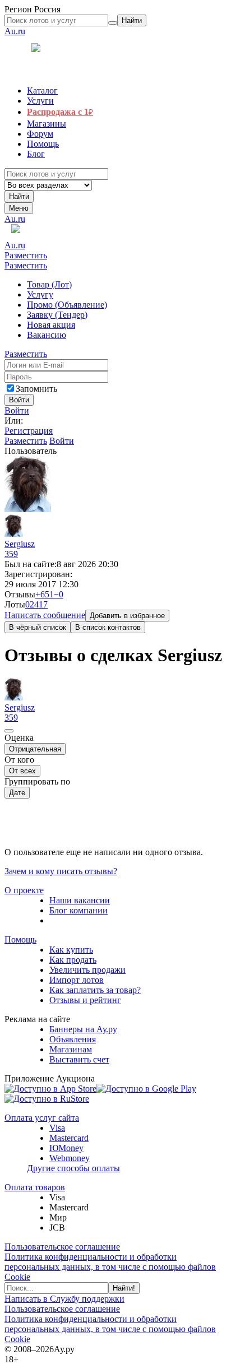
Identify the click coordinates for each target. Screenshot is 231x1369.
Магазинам (70, 1049)
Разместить (25, 255)
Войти (16, 410)
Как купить (71, 949)
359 (11, 554)
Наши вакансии (79, 900)
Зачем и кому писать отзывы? (60, 871)
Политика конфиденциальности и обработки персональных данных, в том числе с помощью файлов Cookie (110, 1267)
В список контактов (108, 627)
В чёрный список (37, 627)
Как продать (72, 959)
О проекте (24, 890)
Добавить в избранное (127, 615)
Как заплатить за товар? (95, 990)
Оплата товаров (34, 1187)
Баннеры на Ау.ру (83, 1029)
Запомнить (36, 388)
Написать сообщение (44, 615)
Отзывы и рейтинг (85, 1000)
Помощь (20, 939)
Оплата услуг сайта (41, 1117)
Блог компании (78, 910)
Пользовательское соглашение (62, 1246)
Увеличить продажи (87, 969)
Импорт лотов (76, 980)
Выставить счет (79, 1059)
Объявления (72, 1039)
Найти (19, 196)
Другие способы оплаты (73, 1168)
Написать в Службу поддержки (64, 1298)
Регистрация (28, 430)
